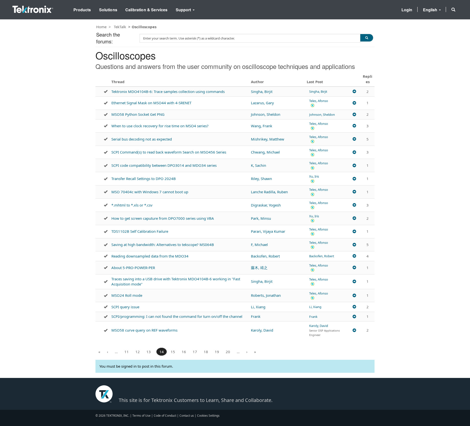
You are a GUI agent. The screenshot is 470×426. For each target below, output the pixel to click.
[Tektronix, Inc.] (32, 8)
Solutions (108, 10)
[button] (453, 9)
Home (101, 26)
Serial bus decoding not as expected (141, 139)
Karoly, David (262, 330)
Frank (255, 316)
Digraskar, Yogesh (266, 205)
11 (126, 351)
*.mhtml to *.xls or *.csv (132, 205)
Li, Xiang (258, 306)
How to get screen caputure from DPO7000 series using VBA (162, 218)
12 (137, 351)
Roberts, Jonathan (266, 295)
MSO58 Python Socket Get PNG (137, 114)
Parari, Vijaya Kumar (268, 231)
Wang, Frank (261, 125)
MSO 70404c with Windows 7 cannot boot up (149, 191)
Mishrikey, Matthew (267, 139)
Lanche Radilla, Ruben (269, 191)
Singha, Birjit (261, 91)
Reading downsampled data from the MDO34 (149, 256)
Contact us (186, 415)
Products (82, 10)
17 (195, 351)
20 (228, 351)
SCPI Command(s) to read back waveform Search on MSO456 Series (168, 152)
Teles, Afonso (318, 101)
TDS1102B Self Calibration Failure (139, 231)
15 (173, 351)
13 (148, 351)
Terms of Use (141, 415)
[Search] (366, 38)
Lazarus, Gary (262, 102)
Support (184, 10)
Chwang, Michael (265, 152)
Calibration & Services (146, 10)
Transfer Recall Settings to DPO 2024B (143, 178)
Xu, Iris (314, 176)
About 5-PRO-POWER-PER (133, 267)
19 (217, 351)
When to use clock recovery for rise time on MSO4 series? (160, 125)
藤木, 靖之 (259, 267)
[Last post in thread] (354, 91)
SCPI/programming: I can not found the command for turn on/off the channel (176, 316)
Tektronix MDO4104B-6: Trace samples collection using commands (168, 91)
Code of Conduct (165, 415)
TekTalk (120, 26)
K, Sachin (258, 165)
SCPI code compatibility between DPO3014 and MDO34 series (164, 165)
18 (206, 351)
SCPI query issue (125, 306)
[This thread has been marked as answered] (105, 91)
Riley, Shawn (261, 178)
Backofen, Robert (265, 256)
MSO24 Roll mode (126, 295)
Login (406, 10)
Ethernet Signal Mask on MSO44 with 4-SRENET (151, 102)
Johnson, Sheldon (265, 114)
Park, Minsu (261, 218)
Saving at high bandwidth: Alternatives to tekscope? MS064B (162, 244)
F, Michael (259, 244)
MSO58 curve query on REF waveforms (144, 330)
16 (184, 351)
